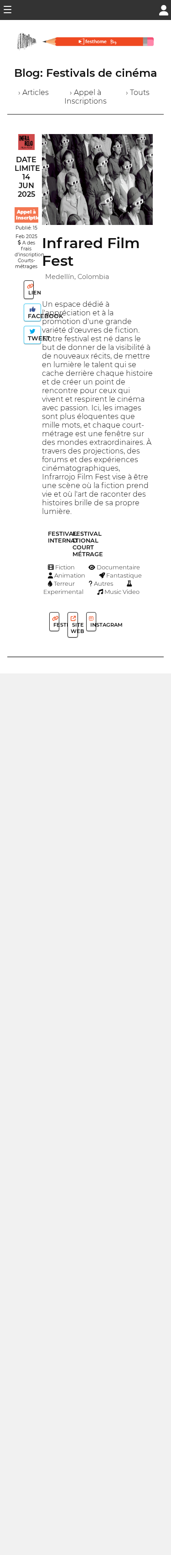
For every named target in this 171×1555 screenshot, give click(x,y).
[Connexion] (163, 9)
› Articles (33, 92)
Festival (55, 625)
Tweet (33, 338)
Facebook (33, 316)
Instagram (92, 625)
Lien (30, 292)
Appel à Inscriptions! (31, 215)
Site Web (74, 628)
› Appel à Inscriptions (85, 96)
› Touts (138, 92)
